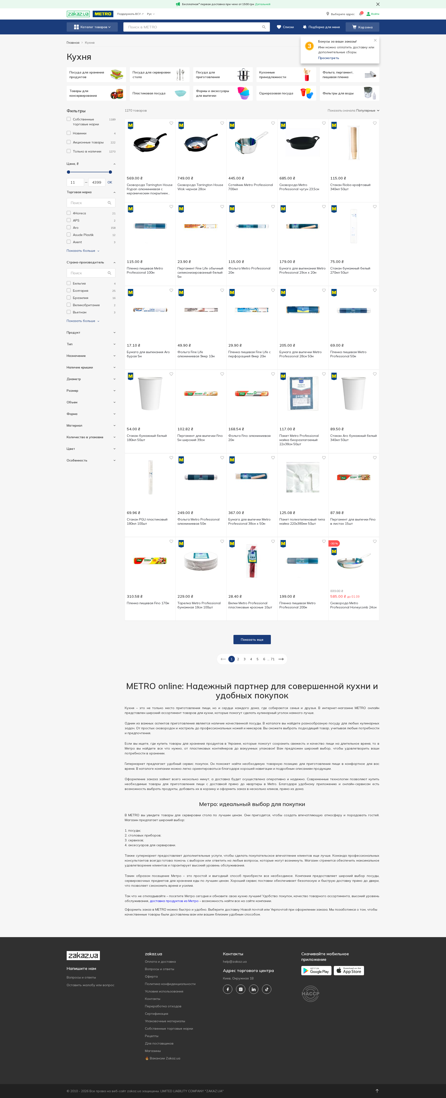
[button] (339, 14)
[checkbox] (69, 119)
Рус (149, 14)
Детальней (262, 4)
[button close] (378, 4)
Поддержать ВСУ (129, 14)
